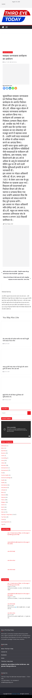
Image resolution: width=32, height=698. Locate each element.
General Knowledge (6, 477)
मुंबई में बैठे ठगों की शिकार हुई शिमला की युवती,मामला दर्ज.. (13, 396)
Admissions (4, 445)
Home (2, 658)
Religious (3, 502)
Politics (3, 499)
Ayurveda (3, 450)
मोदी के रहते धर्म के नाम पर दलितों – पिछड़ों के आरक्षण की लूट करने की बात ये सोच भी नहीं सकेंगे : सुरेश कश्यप (16, 272)
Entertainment (4, 468)
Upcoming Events (5, 522)
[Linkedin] (10, 88)
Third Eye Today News (7, 52)
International (4, 485)
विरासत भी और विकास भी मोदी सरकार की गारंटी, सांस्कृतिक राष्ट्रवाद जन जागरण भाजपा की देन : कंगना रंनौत (16, 278)
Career (2, 455)
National (3, 495)
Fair (2, 472)
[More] (15, 88)
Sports (2, 507)
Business (3, 453)
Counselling (4, 458)
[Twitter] (7, 88)
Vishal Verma (14, 62)
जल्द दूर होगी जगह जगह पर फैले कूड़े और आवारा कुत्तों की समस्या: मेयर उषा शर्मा (15, 368)
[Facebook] (4, 88)
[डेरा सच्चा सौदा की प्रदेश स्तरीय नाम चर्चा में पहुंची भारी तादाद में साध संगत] (15, 322)
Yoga (2, 524)
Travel (2, 519)
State (2, 509)
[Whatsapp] (13, 88)
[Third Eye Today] (3, 27)
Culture (3, 463)
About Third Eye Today (7, 648)
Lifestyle (3, 490)
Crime (2, 460)
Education (3, 465)
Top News (3, 517)
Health (2, 480)
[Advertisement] (16, 74)
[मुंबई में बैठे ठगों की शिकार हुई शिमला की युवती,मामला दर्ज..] (15, 378)
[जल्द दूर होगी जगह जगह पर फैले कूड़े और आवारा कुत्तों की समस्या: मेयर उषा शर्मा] (15, 350)
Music (2, 492)
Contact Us (4, 652)
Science (3, 504)
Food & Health (4, 475)
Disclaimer (4, 655)
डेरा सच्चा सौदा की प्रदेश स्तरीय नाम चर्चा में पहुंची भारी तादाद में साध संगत (16, 340)
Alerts (2, 448)
